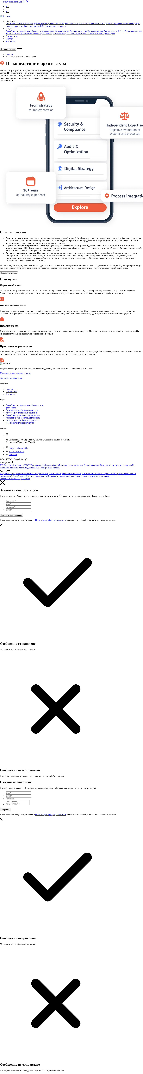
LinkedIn (13, 454)
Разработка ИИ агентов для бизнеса (35, 33)
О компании (11, 36)
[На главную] (5, 16)
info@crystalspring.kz (12, 2)
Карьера (9, 38)
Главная (9, 54)
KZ (7, 6)
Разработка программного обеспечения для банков (30, 31)
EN (7, 11)
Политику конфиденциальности (50, 520)
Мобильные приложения (77, 23)
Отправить (5, 810)
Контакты (10, 41)
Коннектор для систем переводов (121, 23)
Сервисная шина (97, 23)
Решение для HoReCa (34, 26)
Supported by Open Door (11, 378)
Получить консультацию (11, 515)
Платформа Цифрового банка (50, 23)
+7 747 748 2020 (16, 451)
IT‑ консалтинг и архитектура (100, 33)
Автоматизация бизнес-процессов (70, 31)
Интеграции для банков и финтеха (69, 33)
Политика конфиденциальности (15, 373)
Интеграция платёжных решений (103, 31)
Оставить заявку (8, 49)
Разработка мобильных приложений (23, 415)
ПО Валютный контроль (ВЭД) (20, 23)
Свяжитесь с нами (9, 273)
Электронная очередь (55, 26)
